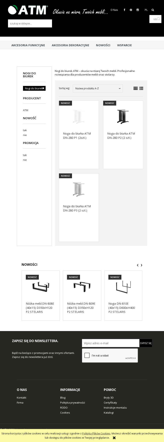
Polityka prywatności (72, 402)
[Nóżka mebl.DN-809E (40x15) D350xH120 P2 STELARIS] (82, 287)
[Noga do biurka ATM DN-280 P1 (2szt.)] (79, 117)
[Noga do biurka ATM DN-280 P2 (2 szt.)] (123, 117)
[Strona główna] (30, 9)
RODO (64, 407)
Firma (20, 402)
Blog (62, 397)
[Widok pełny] (141, 88)
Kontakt (21, 397)
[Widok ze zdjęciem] (136, 88)
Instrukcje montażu (115, 407)
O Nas (114, 10)
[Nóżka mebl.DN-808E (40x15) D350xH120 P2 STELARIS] (41, 287)
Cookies (65, 412)
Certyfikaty (110, 402)
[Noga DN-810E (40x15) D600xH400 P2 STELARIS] (123, 287)
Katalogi (109, 412)
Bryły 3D (109, 397)
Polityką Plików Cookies (96, 433)
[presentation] (138, 265)
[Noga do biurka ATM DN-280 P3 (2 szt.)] (79, 189)
